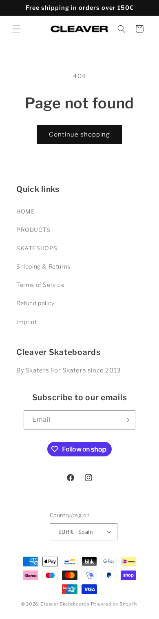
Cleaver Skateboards (64, 604)
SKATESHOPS (36, 248)
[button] (16, 29)
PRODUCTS (33, 229)
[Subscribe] (126, 420)
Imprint (26, 321)
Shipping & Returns (43, 266)
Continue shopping (79, 134)
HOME (25, 211)
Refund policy (35, 303)
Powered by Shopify (114, 604)
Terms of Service (40, 284)
